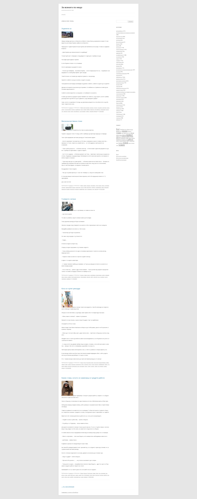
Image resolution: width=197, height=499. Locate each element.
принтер (64, 189)
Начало (63, 14)
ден (127, 133)
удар (65, 477)
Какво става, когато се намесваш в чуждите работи (83, 378)
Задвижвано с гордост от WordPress (70, 492)
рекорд (65, 111)
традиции (118, 116)
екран (99, 185)
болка (131, 129)
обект (106, 364)
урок (68, 477)
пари (102, 187)
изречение (99, 275)
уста (99, 366)
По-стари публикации (68, 486)
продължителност (75, 277)
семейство (81, 189)
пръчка (97, 475)
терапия (91, 111)
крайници (77, 109)
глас (122, 133)
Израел (118, 66)
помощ (133, 138)
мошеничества (120, 82)
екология (118, 47)
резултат (72, 189)
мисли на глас (119, 79)
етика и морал (119, 49)
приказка (118, 101)
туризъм (118, 118)
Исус (125, 129)
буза (85, 362)
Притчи (118, 103)
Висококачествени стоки (72, 121)
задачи (63, 187)
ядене (63, 368)
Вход (117, 154)
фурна (101, 366)
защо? (117, 58)
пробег (68, 189)
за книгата (119, 57)
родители (74, 366)
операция (103, 109)
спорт (117, 112)
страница (89, 189)
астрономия (119, 38)
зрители (104, 107)
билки (117, 45)
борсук (85, 473)
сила (72, 111)
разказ (71, 107)
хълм (82, 477)
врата (121, 131)
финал (95, 111)
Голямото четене (69, 199)
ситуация (81, 366)
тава (96, 366)
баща (81, 362)
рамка (65, 366)
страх (89, 366)
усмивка (68, 279)
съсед (106, 277)
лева (85, 187)
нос (83, 475)
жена (103, 185)
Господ (95, 107)
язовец (85, 477)
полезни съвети (120, 97)
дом (97, 185)
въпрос (91, 107)
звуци (73, 187)
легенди (118, 75)
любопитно (119, 77)
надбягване (101, 364)
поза (91, 475)
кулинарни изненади (121, 73)
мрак (77, 475)
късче (82, 187)
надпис (93, 187)
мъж (93, 364)
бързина (88, 362)
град (125, 133)
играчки (73, 364)
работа (105, 475)
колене (73, 109)
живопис (118, 53)
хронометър (77, 477)
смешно (118, 110)
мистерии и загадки (121, 81)
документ (93, 185)
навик (69, 277)
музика (118, 84)
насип (80, 475)
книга (103, 275)
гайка (107, 362)
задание (107, 185)
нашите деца (119, 90)
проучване (83, 277)
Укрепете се (66, 28)
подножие (86, 475)
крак (82, 109)
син (86, 189)
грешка (88, 185)
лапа (69, 475)
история (118, 71)
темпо (87, 111)
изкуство (118, 64)
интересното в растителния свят (124, 70)
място (118, 138)
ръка (121, 141)
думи (120, 135)
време (87, 107)
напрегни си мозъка (121, 88)
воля (84, 107)
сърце (120, 143)
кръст (90, 364)
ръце (69, 111)
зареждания (69, 187)
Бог (118, 129)
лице (63, 277)
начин (123, 138)
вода (117, 131)
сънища (102, 277)
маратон (92, 109)
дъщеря (100, 107)
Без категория (119, 42)
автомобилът (119, 31)
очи (127, 138)
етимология (119, 51)
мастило (89, 187)
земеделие (119, 62)
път (126, 139)
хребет (72, 477)
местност (73, 475)
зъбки (69, 364)
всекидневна (102, 362)
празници (118, 99)
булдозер (89, 473)
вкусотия (96, 362)
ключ (82, 364)
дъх (100, 473)
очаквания (98, 187)
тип (93, 189)
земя (66, 364)
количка (86, 364)
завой (63, 364)
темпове (64, 279)
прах (93, 475)
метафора (97, 109)
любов (123, 136)
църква (132, 143)
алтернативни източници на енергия (125, 33)
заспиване (93, 275)
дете (129, 133)
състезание (82, 111)
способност (76, 111)
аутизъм (118, 40)
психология (119, 105)
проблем (123, 139)
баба (81, 107)
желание (103, 473)
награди (118, 86)
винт (92, 362)
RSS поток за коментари (122, 158)
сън (99, 277)
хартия (96, 189)
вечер (82, 275)
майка (88, 109)
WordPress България (121, 160)
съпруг (92, 366)
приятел (118, 139)
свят (92, 277)
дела (97, 473)
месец (65, 277)
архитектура (119, 36)
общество (118, 95)
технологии (119, 114)
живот (129, 134)
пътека (101, 475)
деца (132, 133)
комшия (107, 275)
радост (117, 141)
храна (129, 143)
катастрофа (68, 109)
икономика (119, 68)
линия (84, 109)
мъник (96, 364)
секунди (95, 277)
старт (85, 366)
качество (78, 187)
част (117, 145)
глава (84, 185)
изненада (78, 364)
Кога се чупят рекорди (71, 288)
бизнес (118, 44)
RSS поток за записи (121, 156)
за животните (119, 55)
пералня (106, 187)
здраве (118, 60)
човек (105, 366)
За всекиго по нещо (72, 7)
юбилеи (118, 119)
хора (125, 142)
